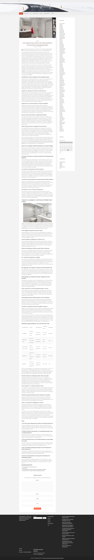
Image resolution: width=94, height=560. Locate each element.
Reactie (37, 480)
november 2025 (62, 34)
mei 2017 (60, 103)
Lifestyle (41, 13)
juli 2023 (60, 63)
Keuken (60, 164)
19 (64, 148)
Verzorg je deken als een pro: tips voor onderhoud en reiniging (34, 469)
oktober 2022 (61, 71)
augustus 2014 (61, 123)
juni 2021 (60, 86)
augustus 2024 (62, 53)
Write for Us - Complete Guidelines (25, 552)
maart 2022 (61, 79)
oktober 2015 (61, 119)
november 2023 (62, 59)
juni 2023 (60, 64)
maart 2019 (61, 98)
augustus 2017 (61, 102)
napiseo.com (41, 554)
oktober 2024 (61, 50)
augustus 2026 (62, 23)
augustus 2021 (61, 85)
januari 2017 (61, 108)
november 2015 (62, 118)
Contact (52, 13)
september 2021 (62, 84)
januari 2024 (61, 58)
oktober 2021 (61, 82)
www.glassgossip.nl (47, 6)
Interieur (21, 13)
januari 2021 (61, 89)
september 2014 (62, 122)
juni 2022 (60, 75)
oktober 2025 (61, 35)
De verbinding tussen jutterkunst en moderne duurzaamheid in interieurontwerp (68, 529)
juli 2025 (60, 39)
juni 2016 (60, 113)
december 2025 (62, 33)
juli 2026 (60, 24)
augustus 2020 (62, 91)
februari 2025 (61, 45)
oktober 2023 (61, 60)
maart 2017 (61, 106)
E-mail (37, 498)
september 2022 (62, 72)
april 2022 (61, 77)
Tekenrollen (24, 468)
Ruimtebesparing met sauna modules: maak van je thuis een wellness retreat (67, 542)
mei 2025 (61, 42)
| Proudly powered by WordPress (58, 558)
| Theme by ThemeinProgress (47, 558)
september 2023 (62, 61)
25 (62, 150)
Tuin (30, 13)
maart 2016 (61, 117)
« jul (60, 152)
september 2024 (62, 51)
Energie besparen (47, 13)
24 (60, 150)
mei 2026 (61, 27)
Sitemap (20, 550)
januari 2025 (61, 47)
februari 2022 (61, 80)
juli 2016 (60, 112)
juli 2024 (60, 54)
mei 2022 (61, 76)
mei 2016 (60, 114)
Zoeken (34, 516)
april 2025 (61, 43)
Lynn (40, 46)
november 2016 (62, 110)
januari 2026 (61, 32)
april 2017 (61, 105)
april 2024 (61, 56)
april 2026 (61, 28)
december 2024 (62, 48)
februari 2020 (61, 93)
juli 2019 (60, 97)
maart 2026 (61, 29)
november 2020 (62, 90)
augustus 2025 (61, 38)
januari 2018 (61, 101)
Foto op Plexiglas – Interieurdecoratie (29, 466)
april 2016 (61, 116)
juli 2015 (60, 121)
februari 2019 (61, 100)
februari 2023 (61, 69)
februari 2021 (61, 87)
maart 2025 (61, 44)
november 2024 (62, 49)
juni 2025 (60, 40)
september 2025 (62, 37)
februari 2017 (61, 107)
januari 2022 (61, 81)
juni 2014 (60, 126)
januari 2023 (61, 70)
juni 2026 (61, 26)
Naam (37, 493)
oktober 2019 (61, 95)
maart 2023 (61, 68)
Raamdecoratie (35, 13)
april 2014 (61, 128)
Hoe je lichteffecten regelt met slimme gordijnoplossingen (33, 470)
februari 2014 (61, 129)
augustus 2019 (61, 96)
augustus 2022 (61, 74)
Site (37, 503)
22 (69, 148)
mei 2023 (61, 65)
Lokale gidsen (26, 13)
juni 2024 (61, 55)
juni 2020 (61, 92)
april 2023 (61, 66)
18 (62, 148)
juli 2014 (60, 124)
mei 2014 (61, 127)
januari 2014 (61, 130)
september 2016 (62, 111)
